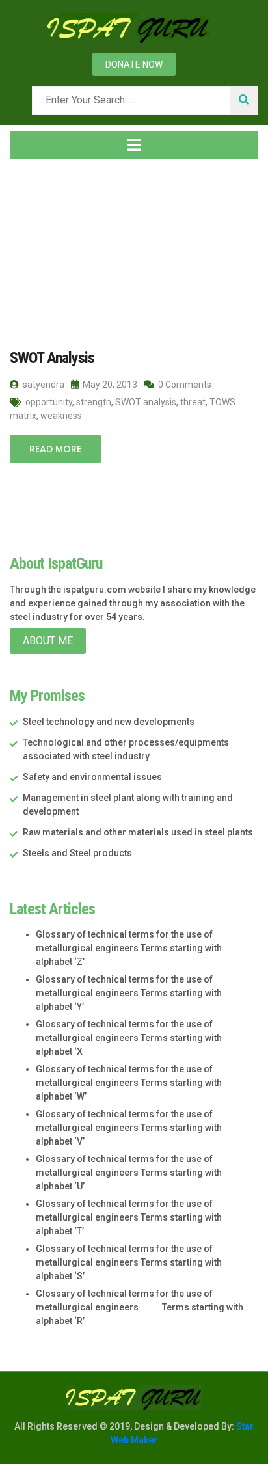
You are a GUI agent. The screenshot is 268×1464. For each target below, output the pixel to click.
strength (93, 402)
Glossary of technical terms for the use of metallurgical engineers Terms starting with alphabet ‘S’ (129, 1262)
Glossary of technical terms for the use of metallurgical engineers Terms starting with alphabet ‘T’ (129, 1217)
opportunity (48, 402)
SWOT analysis (145, 402)
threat (193, 402)
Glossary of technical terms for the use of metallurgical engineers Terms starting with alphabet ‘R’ (139, 1307)
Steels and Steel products (77, 853)
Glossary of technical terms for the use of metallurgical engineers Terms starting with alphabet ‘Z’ (129, 948)
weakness (61, 416)
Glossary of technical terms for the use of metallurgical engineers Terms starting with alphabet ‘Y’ (129, 993)
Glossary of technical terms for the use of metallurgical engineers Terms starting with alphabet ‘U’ (129, 1172)
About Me (48, 640)
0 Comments (183, 384)
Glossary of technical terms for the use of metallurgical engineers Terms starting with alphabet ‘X (129, 1038)
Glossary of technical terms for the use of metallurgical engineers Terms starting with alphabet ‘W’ (129, 1083)
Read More (55, 448)
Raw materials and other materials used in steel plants (138, 832)
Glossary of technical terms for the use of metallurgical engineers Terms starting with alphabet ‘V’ (129, 1127)
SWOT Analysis (52, 358)
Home (35, 246)
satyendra (42, 384)
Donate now (134, 64)
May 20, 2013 (109, 384)
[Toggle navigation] (134, 145)
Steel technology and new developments (108, 721)
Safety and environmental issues (92, 777)
